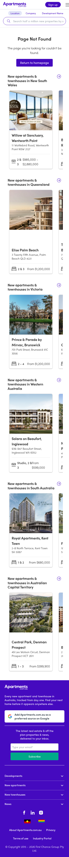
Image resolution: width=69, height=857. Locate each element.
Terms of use (20, 838)
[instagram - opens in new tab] (41, 812)
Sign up (53, 5)
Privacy (50, 830)
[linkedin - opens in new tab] (32, 812)
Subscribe (35, 756)
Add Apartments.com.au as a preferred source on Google (33, 716)
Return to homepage (34, 62)
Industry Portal (42, 838)
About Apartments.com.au (25, 830)
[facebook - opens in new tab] (24, 812)
